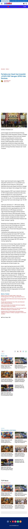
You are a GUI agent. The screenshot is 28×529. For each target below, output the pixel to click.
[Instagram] (15, 521)
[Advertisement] (14, 23)
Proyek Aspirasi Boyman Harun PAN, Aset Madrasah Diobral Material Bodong (13, 302)
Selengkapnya (13, 512)
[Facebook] (8, 521)
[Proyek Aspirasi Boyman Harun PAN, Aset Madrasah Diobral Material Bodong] (7, 374)
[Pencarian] (26, 4)
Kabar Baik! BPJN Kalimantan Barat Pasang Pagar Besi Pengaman (13, 299)
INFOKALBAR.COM (7, 80)
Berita (2, 72)
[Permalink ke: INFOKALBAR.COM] (2, 81)
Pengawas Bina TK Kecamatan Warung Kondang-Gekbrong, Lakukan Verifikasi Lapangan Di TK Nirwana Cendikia (13, 312)
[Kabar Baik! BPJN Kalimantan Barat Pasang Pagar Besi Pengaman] (21, 360)
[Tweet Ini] (18, 351)
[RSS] (20, 521)
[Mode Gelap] (24, 4)
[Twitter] (10, 521)
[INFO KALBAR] (7, 3)
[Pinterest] (13, 521)
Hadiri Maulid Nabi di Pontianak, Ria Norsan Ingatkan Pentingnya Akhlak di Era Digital (13, 305)
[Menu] (2, 3)
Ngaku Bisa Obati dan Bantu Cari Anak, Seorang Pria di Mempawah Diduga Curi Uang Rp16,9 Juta (13, 309)
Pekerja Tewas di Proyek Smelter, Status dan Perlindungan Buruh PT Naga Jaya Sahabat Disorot (12, 296)
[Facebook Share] (15, 351)
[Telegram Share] (23, 351)
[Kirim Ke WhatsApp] (26, 351)
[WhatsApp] (18, 521)
